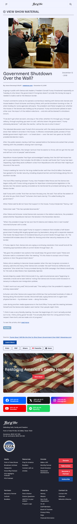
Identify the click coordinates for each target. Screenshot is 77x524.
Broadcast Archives (10, 465)
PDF (16, 348)
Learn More (10, 342)
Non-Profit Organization (45, 500)
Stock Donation (46, 468)
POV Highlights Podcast (9, 474)
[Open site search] (70, 4)
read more (25, 322)
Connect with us (27, 468)
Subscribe (66, 479)
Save (50, 348)
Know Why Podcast (10, 471)
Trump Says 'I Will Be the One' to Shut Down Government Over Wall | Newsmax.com (40, 337)
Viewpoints (8, 468)
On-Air (43, 504)
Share (25, 348)
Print (7, 348)
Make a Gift (44, 462)
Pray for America (27, 462)
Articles (24, 471)
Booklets (25, 465)
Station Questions (28, 496)
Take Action (65, 466)
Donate (66, 460)
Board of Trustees (46, 509)
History (43, 493)
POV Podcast (8, 478)
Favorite (38, 348)
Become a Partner (66, 472)
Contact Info (63, 493)
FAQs (42, 515)
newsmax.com (28, 85)
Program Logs (27, 504)
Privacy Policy (45, 512)
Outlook (6, 496)
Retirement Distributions (45, 472)
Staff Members (45, 507)
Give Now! (38, 377)
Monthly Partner (46, 465)
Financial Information (47, 518)
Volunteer (62, 496)
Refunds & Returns (65, 499)
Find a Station (27, 493)
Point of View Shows (11, 462)
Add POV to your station (27, 500)
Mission (43, 496)
